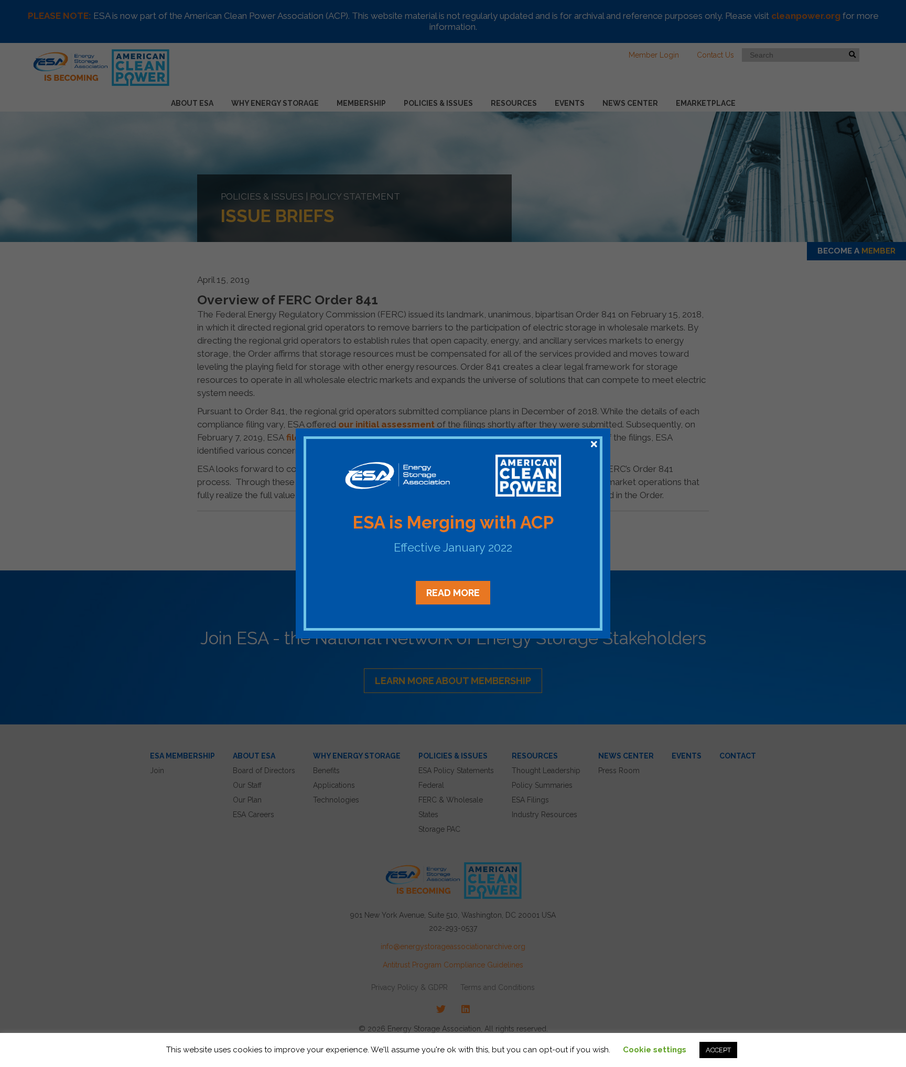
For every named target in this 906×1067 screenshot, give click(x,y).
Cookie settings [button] (654, 1049)
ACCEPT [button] (718, 1050)
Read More (453, 592)
